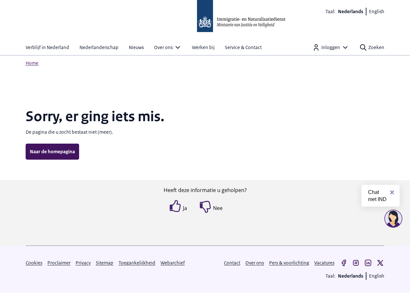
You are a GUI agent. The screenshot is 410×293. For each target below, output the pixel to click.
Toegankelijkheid (137, 263)
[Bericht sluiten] (392, 192)
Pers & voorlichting (289, 263)
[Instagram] (356, 263)
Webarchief (172, 263)
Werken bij (203, 47)
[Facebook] (344, 263)
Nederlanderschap (99, 47)
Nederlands (350, 11)
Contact (232, 263)
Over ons (163, 47)
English (376, 11)
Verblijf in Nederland (47, 47)
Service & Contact (243, 47)
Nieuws (136, 47)
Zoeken (376, 47)
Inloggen (330, 47)
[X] (380, 263)
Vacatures (324, 263)
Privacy (83, 263)
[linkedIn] (368, 263)
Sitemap (104, 263)
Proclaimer (58, 263)
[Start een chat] (393, 219)
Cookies (34, 263)
